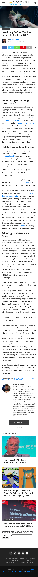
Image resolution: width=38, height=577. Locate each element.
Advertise (32, 559)
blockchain (23, 378)
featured (5, 379)
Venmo (16, 379)
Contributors (13, 559)
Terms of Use (12, 571)
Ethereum (31, 378)
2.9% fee (21, 226)
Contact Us (27, 560)
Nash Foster (14, 39)
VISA (20, 379)
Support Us (23, 559)
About (5, 559)
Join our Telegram (12, 562)
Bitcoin (16, 378)
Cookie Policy (21, 571)
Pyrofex (11, 379)
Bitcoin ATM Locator (26, 562)
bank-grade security (23, 182)
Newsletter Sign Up (15, 560)
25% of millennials (9, 156)
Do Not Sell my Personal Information (24, 572)
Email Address (7, 535)
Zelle (24, 379)
